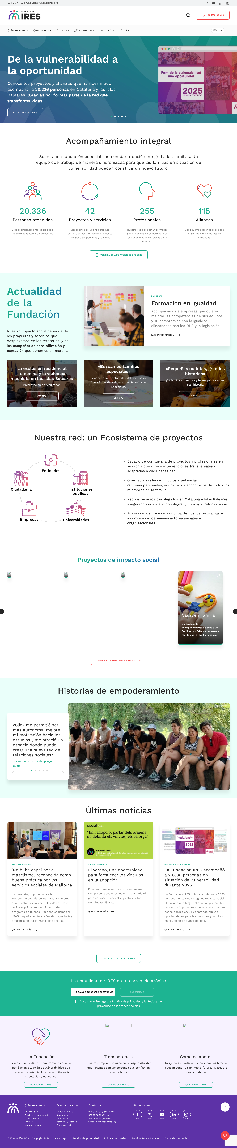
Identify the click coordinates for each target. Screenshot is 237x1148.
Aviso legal (100, 1001)
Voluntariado (62, 1118)
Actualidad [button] (108, 30)
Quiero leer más (21, 929)
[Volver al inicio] (24, 15)
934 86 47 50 (15, 2)
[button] (188, 15)
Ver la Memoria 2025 (25, 113)
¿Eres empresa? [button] (85, 30)
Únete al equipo (32, 1125)
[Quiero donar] (225, 1135)
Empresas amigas (65, 1125)
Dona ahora (62, 1115)
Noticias (28, 1122)
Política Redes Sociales (145, 1138)
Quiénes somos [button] (17, 30)
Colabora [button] (63, 30)
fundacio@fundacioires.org (42, 2)
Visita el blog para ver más (118, 958)
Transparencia (31, 1118)
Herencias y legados (66, 1122)
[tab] (31, 770)
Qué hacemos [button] (42, 30)
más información (162, 335)
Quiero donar (215, 15)
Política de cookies (115, 1138)
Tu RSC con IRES (64, 1111)
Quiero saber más (41, 1085)
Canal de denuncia (176, 1138)
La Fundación (31, 1111)
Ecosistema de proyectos (37, 1115)
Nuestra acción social (178, 864)
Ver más (42, 396)
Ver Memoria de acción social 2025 (121, 255)
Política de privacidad (126, 1001)
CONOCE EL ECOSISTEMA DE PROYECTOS (119, 660)
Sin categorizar (21, 864)
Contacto (127, 30)
